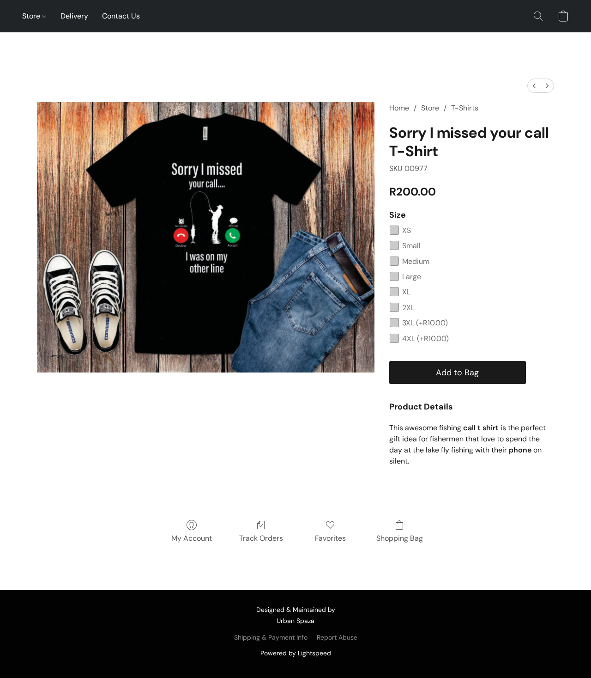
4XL (425, 338)
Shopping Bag (399, 538)
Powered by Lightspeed (295, 653)
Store (32, 16)
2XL (408, 307)
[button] (538, 16)
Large (411, 276)
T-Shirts (464, 108)
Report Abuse (337, 637)
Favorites (330, 538)
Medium (415, 261)
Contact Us (121, 16)
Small (411, 245)
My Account (191, 538)
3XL (425, 323)
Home (399, 108)
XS (406, 230)
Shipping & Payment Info (271, 637)
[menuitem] (534, 85)
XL (406, 292)
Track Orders (261, 538)
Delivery (74, 16)
